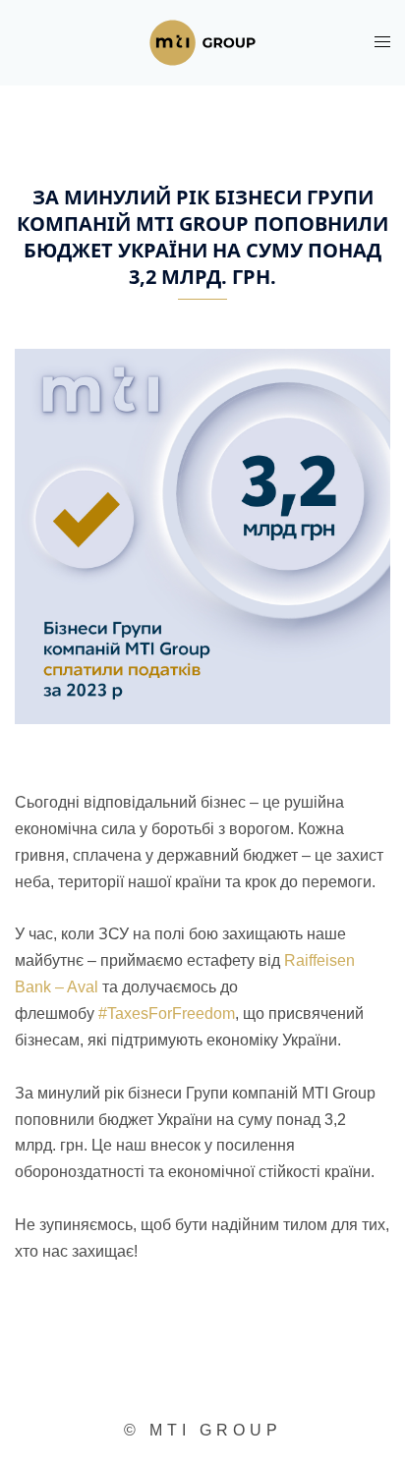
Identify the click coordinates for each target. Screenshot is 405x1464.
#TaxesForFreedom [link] (166, 1013)
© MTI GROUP (203, 1430)
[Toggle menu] (382, 41)
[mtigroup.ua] (202, 41)
